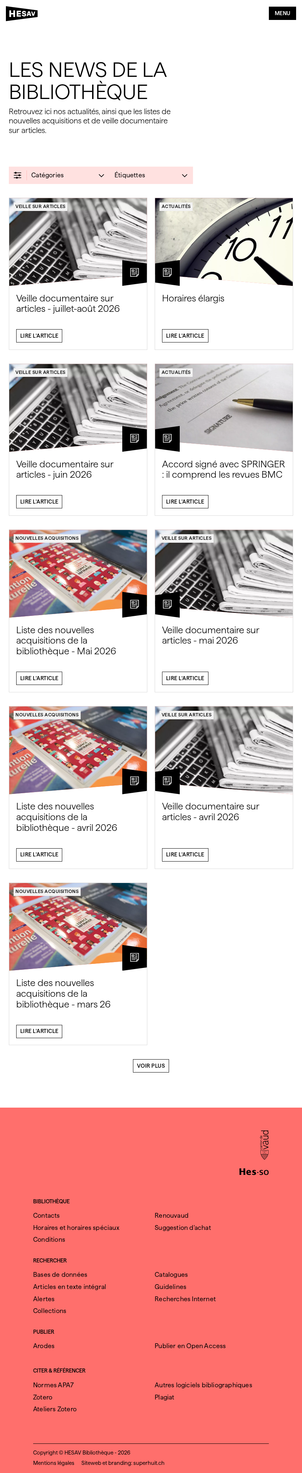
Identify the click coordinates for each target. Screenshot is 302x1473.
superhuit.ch (149, 1463)
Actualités (176, 206)
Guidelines (170, 1286)
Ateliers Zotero (55, 1409)
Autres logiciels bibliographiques (203, 1385)
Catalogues (171, 1274)
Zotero (42, 1397)
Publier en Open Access (190, 1346)
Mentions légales (53, 1463)
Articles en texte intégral (69, 1286)
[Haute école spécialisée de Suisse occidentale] (254, 1171)
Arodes (44, 1346)
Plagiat (164, 1397)
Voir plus (151, 1066)
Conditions (49, 1239)
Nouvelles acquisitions (46, 538)
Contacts (46, 1215)
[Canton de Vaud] (264, 1146)
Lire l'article (39, 336)
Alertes (44, 1299)
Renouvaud (172, 1215)
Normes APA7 (53, 1385)
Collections (49, 1311)
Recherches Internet (185, 1299)
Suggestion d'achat (183, 1227)
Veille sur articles (40, 206)
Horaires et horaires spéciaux (76, 1227)
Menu (283, 13)
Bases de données (60, 1274)
